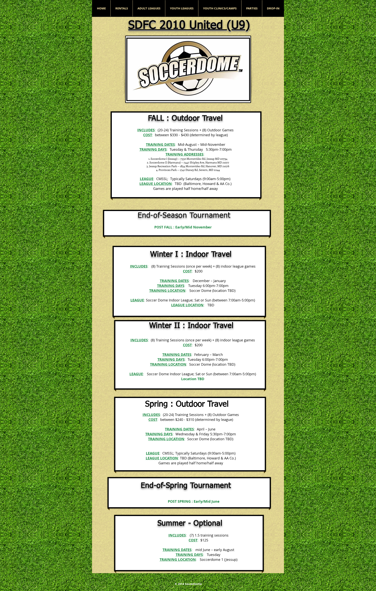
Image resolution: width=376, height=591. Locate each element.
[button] (149, 8)
